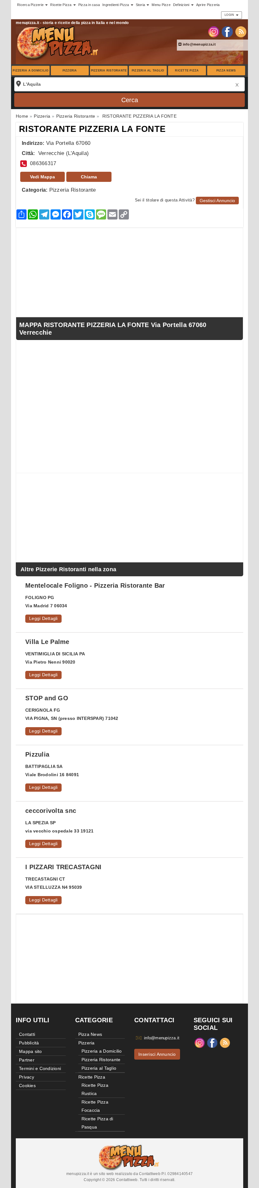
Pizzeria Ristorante (109, 70)
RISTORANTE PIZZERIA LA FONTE (92, 129)
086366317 (43, 163)
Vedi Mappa (42, 176)
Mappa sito (30, 1051)
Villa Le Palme (47, 641)
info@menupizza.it (199, 44)
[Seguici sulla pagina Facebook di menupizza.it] (227, 31)
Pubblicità (29, 1042)
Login (230, 14)
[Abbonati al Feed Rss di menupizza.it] (240, 31)
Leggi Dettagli (43, 618)
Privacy (26, 1077)
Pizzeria (70, 70)
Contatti (27, 1034)
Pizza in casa (89, 5)
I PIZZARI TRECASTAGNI (63, 866)
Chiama (89, 176)
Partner (26, 1059)
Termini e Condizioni (40, 1068)
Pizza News (226, 70)
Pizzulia (37, 754)
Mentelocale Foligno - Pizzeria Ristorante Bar (95, 585)
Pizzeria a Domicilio (30, 70)
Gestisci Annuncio (217, 200)
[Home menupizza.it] (58, 42)
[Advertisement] (129, 272)
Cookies (27, 1085)
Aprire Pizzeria (208, 5)
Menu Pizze (161, 5)
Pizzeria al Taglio (148, 70)
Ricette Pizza (187, 70)
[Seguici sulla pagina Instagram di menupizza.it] (213, 31)
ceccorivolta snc (50, 810)
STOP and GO (46, 698)
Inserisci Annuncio (157, 1054)
